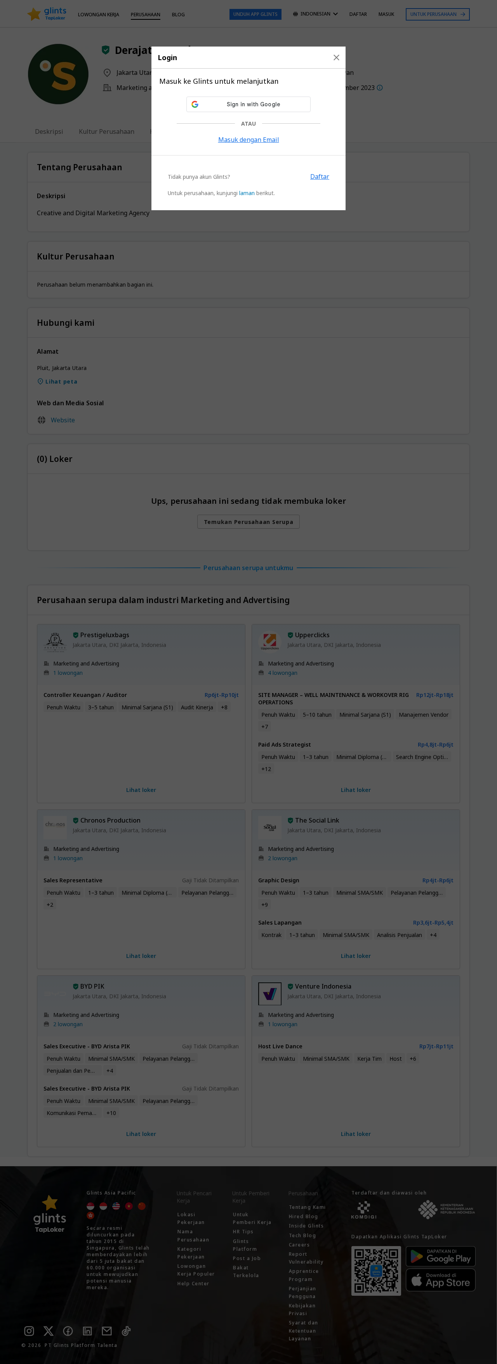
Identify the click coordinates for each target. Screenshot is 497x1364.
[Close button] (336, 57)
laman (247, 193)
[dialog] (248, 128)
